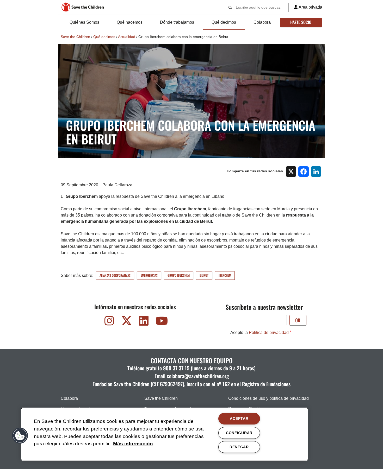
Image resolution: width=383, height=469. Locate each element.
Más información (133, 444)
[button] (20, 435)
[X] (291, 171)
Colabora (262, 22)
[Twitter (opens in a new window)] (126, 322)
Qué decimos (224, 22)
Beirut (204, 275)
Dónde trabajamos (177, 22)
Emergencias (149, 275)
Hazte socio (300, 22)
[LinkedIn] (316, 171)
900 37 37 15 (176, 368)
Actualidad (126, 37)
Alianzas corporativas (115, 275)
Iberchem (225, 275)
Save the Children (75, 37)
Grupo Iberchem (179, 275)
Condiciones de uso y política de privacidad (268, 398)
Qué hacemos (130, 22)
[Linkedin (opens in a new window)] (144, 322)
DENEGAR (239, 447)
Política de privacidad (269, 332)
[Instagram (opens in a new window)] (109, 322)
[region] (164, 434)
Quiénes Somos (84, 22)
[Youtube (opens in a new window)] (161, 322)
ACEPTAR (239, 418)
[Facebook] (303, 171)
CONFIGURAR (239, 433)
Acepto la (259, 332)
